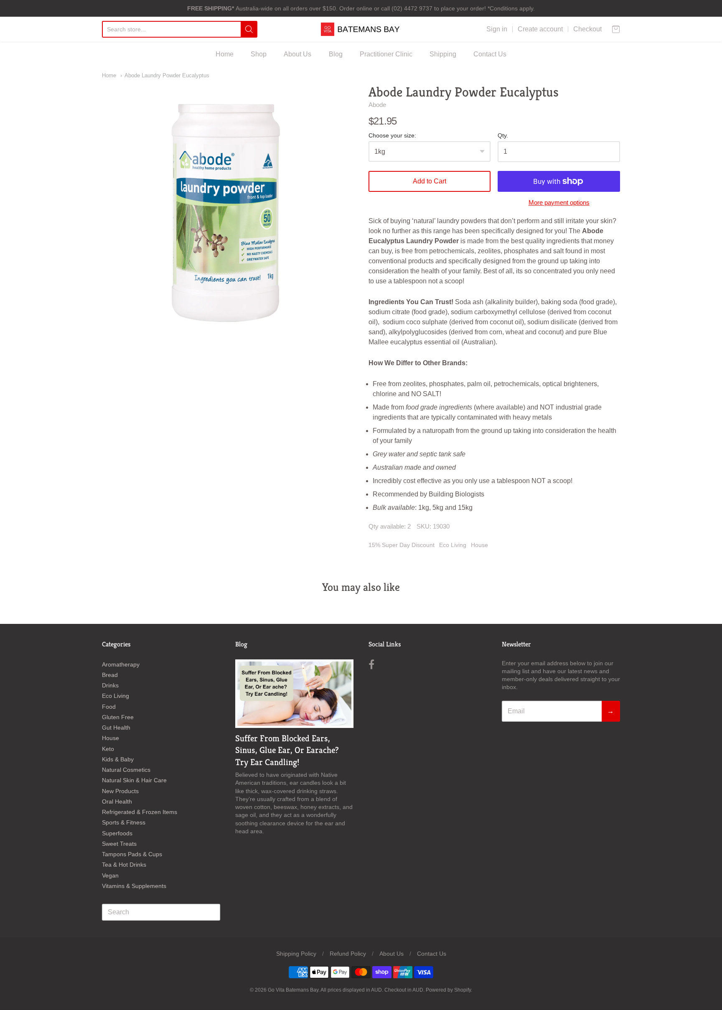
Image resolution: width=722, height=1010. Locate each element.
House (479, 545)
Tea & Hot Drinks (124, 864)
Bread (110, 675)
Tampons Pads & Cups (132, 854)
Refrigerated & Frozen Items (139, 812)
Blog (336, 54)
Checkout (587, 29)
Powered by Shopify (448, 990)
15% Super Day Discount (402, 545)
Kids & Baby (118, 759)
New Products (120, 791)
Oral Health (117, 801)
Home (225, 54)
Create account (540, 29)
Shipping (443, 54)
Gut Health (116, 727)
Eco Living (452, 545)
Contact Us (489, 54)
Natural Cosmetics (126, 769)
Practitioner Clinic (386, 54)
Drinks (110, 685)
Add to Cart (429, 181)
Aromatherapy (121, 664)
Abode (377, 104)
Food (109, 706)
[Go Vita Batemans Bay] (361, 29)
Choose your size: (392, 135)
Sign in (496, 29)
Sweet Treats (119, 843)
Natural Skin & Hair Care (134, 780)
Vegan (110, 875)
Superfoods (117, 833)
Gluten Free (118, 717)
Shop (259, 54)
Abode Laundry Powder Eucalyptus (167, 75)
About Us (297, 54)
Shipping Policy (296, 953)
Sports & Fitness (123, 822)
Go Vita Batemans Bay (293, 990)
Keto (108, 748)
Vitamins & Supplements (134, 886)
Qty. (503, 135)
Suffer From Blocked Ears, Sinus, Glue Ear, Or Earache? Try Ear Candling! (287, 750)
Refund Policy (348, 953)
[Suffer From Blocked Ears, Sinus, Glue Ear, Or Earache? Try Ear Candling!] (294, 693)
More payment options (559, 202)
